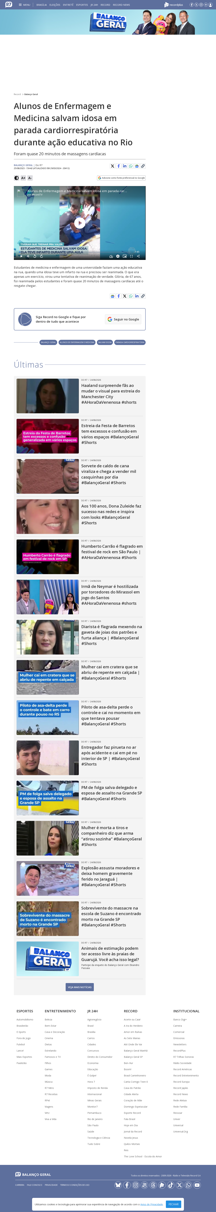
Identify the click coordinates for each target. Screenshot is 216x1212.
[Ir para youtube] (197, 1185)
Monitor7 (92, 1106)
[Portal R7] (8, 4)
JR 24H (94, 4)
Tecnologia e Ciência (98, 1137)
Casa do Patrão (132, 1088)
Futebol (21, 1044)
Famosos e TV (53, 1056)
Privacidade (51, 1185)
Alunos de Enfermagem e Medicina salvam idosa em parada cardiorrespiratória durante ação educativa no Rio (112, 191)
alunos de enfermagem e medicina (77, 342)
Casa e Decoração (55, 1032)
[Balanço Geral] (108, 22)
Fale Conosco (34, 1185)
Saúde (90, 1131)
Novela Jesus (131, 1137)
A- (30, 178)
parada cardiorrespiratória (130, 342)
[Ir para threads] (153, 1185)
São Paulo (93, 1125)
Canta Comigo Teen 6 (136, 1081)
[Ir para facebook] (192, 5)
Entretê (68, 4)
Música (48, 1081)
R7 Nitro (49, 1088)
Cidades (91, 1044)
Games (48, 1069)
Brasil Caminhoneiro (135, 1075)
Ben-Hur (128, 1063)
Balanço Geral (31, 94)
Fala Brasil (129, 1119)
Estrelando (50, 1050)
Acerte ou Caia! (132, 1019)
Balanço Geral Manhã (135, 1050)
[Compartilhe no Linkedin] (125, 166)
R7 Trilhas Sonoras (183, 1056)
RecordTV (37, 194)
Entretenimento (60, 1011)
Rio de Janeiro (95, 1119)
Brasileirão (22, 1025)
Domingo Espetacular (135, 1106)
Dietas (48, 1044)
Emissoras (179, 1038)
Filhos (48, 1063)
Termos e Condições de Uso (74, 1185)
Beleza (48, 1019)
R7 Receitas (51, 1094)
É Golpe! (91, 1075)
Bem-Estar (50, 1025)
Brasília (41, 4)
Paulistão (22, 1063)
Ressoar (177, 1112)
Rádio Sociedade (182, 1063)
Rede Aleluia (180, 1100)
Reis (126, 1150)
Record (105, 4)
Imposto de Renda (97, 1088)
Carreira (177, 1025)
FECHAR (174, 1204)
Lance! (20, 1050)
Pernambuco (94, 1112)
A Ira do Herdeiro (133, 1025)
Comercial (178, 1032)
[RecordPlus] (173, 4)
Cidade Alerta (131, 1094)
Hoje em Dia (131, 1125)
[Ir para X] (196, 5)
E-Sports (21, 1032)
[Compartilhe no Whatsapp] (131, 166)
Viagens (49, 1106)
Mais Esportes (24, 1056)
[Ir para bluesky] (118, 1185)
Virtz (47, 1112)
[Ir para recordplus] (162, 1185)
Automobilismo (25, 1019)
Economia (92, 1063)
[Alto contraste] (16, 178)
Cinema (49, 1038)
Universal (178, 1125)
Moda (48, 1075)
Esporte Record (132, 1112)
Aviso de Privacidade (151, 1204)
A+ (23, 178)
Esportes (82, 4)
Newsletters (179, 1044)
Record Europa (181, 1081)
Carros (91, 1038)
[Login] (210, 5)
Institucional (186, 1011)
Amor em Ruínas (133, 1032)
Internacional (94, 1094)
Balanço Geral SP (133, 1056)
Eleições (54, 4)
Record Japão (180, 1088)
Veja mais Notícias (79, 987)
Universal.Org (180, 1131)
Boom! (127, 1069)
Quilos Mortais (132, 1144)
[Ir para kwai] (144, 1185)
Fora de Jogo (24, 1038)
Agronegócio (94, 1019)
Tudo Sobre (93, 1144)
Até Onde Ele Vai (133, 1044)
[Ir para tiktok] (170, 1185)
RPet (47, 1100)
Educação (92, 1069)
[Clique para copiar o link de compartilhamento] (143, 166)
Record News (121, 4)
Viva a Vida (50, 1119)
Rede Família (180, 1106)
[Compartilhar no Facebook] (118, 166)
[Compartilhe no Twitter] (112, 166)
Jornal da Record (133, 1131)
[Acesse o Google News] (137, 166)
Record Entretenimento (186, 1075)
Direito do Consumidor (99, 1056)
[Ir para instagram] (201, 5)
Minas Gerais (94, 1100)
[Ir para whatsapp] (188, 1185)
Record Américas (182, 1069)
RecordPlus (179, 1050)
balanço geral (48, 342)
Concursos (93, 1050)
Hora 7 (91, 1081)
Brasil (90, 1025)
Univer (176, 1119)
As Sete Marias (132, 1038)
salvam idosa (105, 342)
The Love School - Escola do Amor (143, 1156)
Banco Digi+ (180, 1019)
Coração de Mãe (133, 1100)
